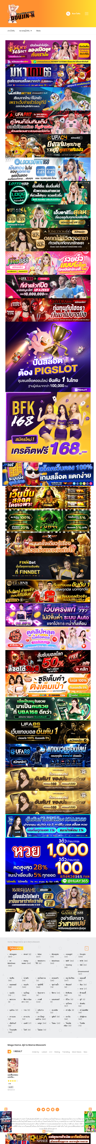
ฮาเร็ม (67, 1017)
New (85, 1052)
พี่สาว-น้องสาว (26, 1000)
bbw (38, 955)
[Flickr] (52, 1109)
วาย (26, 1010)
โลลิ (27, 1030)
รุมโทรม (68, 1004)
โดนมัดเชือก (67, 1024)
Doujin (82, 955)
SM (83, 965)
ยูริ (82, 999)
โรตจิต (81, 1024)
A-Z (50, 1052)
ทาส (83, 989)
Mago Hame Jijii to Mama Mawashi (27, 942)
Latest (44, 1052)
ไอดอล (41, 1030)
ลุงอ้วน (13, 1010)
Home (10, 942)
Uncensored (83, 972)
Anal (27, 954)
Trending (66, 1052)
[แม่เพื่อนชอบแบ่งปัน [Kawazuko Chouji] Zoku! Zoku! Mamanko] (13, 1065)
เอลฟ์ (27, 1023)
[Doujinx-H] (21, 13)
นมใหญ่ (25, 994)
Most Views (76, 1052)
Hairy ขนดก (26, 962)
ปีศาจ (55, 993)
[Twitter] (43, 1109)
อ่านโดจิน (11, 31)
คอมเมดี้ (82, 979)
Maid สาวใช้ (40, 962)
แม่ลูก (41, 1023)
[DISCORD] (57, 1109)
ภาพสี (39, 1000)
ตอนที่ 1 (11, 1087)
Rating (57, 1052)
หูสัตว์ (55, 1016)
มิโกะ (69, 999)
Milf (69, 961)
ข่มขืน (11, 979)
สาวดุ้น (69, 1010)
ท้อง (83, 984)
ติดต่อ (38, 31)
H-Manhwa (11, 963)
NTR (83, 961)
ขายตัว (25, 979)
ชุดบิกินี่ (39, 985)
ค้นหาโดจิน (76, 13)
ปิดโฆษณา (49, 1131)
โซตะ (55, 1023)
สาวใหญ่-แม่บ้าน (41, 1017)
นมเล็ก (11, 994)
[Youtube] (48, 1109)
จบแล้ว (25, 985)
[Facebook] (38, 1109)
